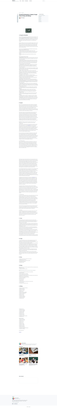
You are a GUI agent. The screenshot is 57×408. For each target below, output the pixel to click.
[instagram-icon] (14, 403)
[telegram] (17, 19)
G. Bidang (40, 21)
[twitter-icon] (13, 403)
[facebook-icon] (12, 403)
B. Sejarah (40, 16)
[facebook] (17, 15)
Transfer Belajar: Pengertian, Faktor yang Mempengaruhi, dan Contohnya (33, 364)
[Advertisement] (28, 7)
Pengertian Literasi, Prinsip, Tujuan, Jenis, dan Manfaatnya (23, 364)
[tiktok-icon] (17, 403)
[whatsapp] (17, 18)
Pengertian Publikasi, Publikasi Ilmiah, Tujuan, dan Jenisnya (23, 354)
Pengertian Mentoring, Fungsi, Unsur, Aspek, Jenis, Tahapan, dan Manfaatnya (28, 270)
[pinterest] (17, 20)
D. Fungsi (40, 18)
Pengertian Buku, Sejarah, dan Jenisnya (32, 354)
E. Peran (40, 19)
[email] (17, 21)
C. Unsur (40, 17)
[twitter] (17, 16)
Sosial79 (13, 0)
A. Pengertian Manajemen (42, 15)
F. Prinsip (40, 20)
